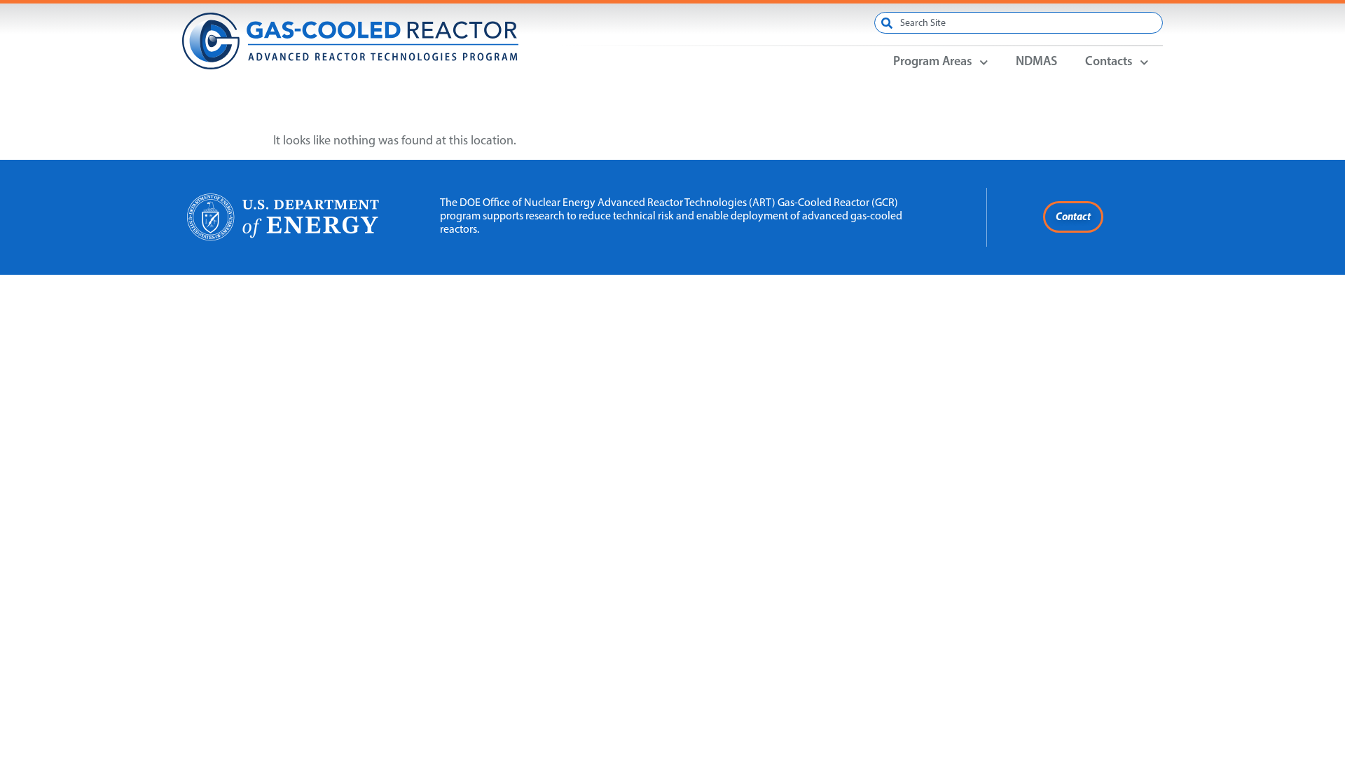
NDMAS (1036, 62)
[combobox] (1018, 23)
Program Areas (932, 62)
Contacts (1109, 62)
